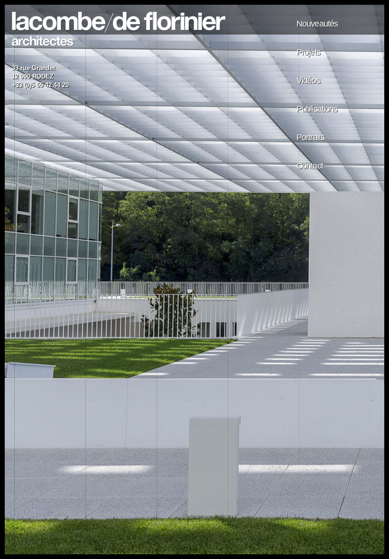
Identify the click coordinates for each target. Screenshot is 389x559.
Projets (308, 52)
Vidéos (308, 80)
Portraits (310, 137)
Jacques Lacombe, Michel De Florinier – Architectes (119, 29)
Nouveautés (317, 23)
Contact (309, 166)
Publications (316, 109)
